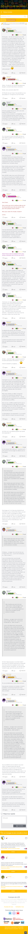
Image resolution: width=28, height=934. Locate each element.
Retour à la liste (7, 12)
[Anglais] (13, 35)
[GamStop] (22, 922)
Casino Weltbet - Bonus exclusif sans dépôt (10, 848)
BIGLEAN (8, 128)
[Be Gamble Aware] (6, 922)
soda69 (8, 528)
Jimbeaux (8, 147)
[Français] (16, 35)
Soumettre (21, 825)
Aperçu (13, 851)
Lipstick (8, 194)
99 (26, 857)
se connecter (10, 23)
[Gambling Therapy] (15, 922)
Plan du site (21, 928)
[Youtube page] (18, 913)
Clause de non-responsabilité (11, 927)
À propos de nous (8, 906)
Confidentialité (20, 927)
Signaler (6, 73)
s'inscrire (17, 23)
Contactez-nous (20, 906)
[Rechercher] (25, 16)
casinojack (8, 675)
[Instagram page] (14, 913)
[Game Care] (8, 919)
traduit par (21, 34)
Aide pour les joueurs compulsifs (11, 928)
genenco (8, 77)
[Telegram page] (10, 913)
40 (26, 837)
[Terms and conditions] (18, 919)
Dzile (7, 857)
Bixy (7, 837)
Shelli (7, 245)
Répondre (23, 72)
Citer (14, 73)
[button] (25, 848)
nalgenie (8, 102)
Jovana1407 (8, 876)
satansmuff (8, 28)
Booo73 (8, 294)
